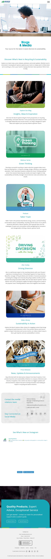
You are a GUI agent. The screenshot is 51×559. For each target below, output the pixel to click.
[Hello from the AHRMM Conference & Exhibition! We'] (25, 457)
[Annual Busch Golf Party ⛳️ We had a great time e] (25, 466)
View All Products (23, 521)
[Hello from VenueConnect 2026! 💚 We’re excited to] (25, 448)
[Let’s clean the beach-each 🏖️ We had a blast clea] (9, 448)
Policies (33, 555)
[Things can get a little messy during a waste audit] (9, 466)
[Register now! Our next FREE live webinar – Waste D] (41, 448)
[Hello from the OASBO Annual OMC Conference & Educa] (41, 466)
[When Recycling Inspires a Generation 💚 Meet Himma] (41, 457)
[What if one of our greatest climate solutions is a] (9, 457)
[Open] (48, 2)
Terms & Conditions (40, 555)
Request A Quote (11, 521)
